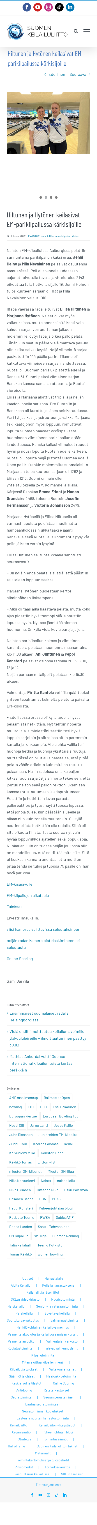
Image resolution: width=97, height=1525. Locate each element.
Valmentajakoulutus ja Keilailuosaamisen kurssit (43, 1334)
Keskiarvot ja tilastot (26, 1383)
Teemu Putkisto (49, 1245)
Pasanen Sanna (21, 1199)
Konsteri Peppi (53, 1153)
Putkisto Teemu (21, 1217)
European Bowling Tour (61, 1116)
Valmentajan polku (21, 1341)
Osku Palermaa (76, 1190)
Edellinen (56, 74)
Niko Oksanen (20, 1190)
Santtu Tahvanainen (53, 1226)
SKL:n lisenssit (72, 1474)
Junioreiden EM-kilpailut (58, 1134)
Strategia (24, 1439)
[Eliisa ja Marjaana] (48, 123)
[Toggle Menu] (87, 31)
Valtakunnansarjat (62, 1369)
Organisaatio (21, 1432)
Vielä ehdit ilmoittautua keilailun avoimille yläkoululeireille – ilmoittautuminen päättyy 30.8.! (47, 1038)
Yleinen (76, 235)
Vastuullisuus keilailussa (31, 1474)
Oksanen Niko (47, 1190)
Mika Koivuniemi (22, 1180)
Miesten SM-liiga (61, 1171)
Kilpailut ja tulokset (23, 1369)
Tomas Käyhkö (20, 1254)
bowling (15, 1107)
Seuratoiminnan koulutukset (42, 1411)
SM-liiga (40, 1236)
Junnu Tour (18, 1144)
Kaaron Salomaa (45, 1144)
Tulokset (14, 906)
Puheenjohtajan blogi (56, 1208)
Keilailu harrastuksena (58, 1285)
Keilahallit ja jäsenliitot (42, 1292)
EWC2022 (33, 235)
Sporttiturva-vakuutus (23, 1320)
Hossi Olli (16, 1125)
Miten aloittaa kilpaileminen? (42, 1362)
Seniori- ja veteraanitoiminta (57, 1306)
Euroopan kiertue (23, 1116)
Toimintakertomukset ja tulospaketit (42, 1460)
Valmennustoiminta (65, 1320)
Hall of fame (16, 1446)
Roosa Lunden (20, 1226)
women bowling (50, 1254)
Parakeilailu (24, 1313)
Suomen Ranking (65, 1236)
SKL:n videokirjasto (25, 1299)
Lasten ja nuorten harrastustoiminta (43, 1418)
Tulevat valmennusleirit (61, 1348)
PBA (42, 1199)
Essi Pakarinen (64, 1107)
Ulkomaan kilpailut (60, 235)
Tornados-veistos (57, 1467)
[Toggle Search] (76, 31)
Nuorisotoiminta (63, 1299)
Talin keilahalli (20, 1245)
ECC (43, 1107)
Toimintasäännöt (55, 1439)
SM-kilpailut (18, 1236)
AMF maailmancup (23, 1097)
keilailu (70, 1144)
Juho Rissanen (21, 1134)
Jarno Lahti (39, 1125)
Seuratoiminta (21, 1397)
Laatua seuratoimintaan (42, 1404)
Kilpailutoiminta (42, 1355)
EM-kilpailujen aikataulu (28, 895)
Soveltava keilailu (57, 1313)
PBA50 (57, 1199)
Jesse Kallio (63, 1125)
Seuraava (77, 74)
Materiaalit (43, 1453)
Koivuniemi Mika (22, 1153)
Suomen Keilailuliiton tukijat (57, 1446)
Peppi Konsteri (21, 1208)
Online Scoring (20, 958)
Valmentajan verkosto (62, 1341)
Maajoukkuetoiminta (61, 1376)
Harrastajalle (54, 1278)
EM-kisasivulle (19, 884)
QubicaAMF (65, 1217)
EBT (31, 1107)
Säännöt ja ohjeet (22, 1376)
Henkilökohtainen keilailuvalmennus (42, 1327)
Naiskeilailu (15, 1306)
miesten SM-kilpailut (25, 1171)
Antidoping (24, 1390)
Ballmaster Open (57, 1097)
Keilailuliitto (18, 1425)
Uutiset (27, 1278)
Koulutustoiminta (20, 1348)
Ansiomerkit (24, 1467)
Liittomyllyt (46, 1162)
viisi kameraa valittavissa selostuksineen (43, 929)
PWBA (45, 1217)
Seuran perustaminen (58, 1397)
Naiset (44, 235)
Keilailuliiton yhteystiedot (57, 1425)
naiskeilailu (66, 1180)
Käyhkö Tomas (20, 1162)
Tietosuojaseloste (49, 1485)
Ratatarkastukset (56, 1390)
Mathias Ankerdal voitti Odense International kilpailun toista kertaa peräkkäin (40, 1063)
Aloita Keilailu (20, 1285)
